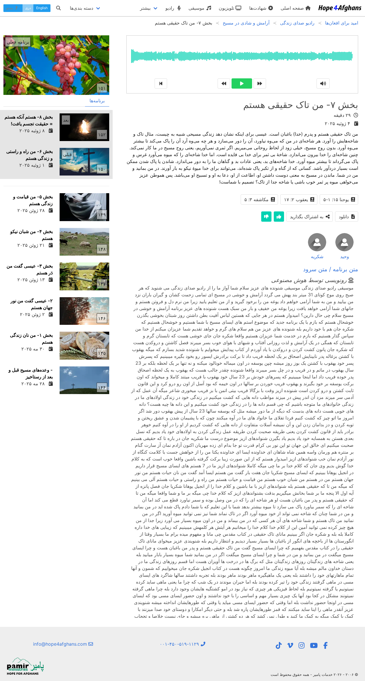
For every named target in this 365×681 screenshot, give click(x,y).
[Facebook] (325, 645)
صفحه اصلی (293, 8)
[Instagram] (302, 645)
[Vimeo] (290, 645)
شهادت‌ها (258, 8)
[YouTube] (314, 645)
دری (28, 8)
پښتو (10, 8)
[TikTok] (279, 645)
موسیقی (197, 8)
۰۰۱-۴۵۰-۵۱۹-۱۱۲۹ (180, 644)
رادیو (170, 8)
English (42, 8)
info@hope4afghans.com (60, 644)
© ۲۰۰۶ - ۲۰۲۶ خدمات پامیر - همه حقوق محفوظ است (314, 674)
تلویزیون (227, 8)
